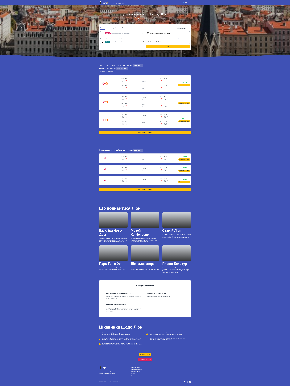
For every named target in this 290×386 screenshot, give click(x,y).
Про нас (133, 373)
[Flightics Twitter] (184, 382)
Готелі (112, 3)
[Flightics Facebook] (190, 382)
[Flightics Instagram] (187, 382)
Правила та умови (135, 367)
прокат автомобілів (120, 3)
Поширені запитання (136, 369)
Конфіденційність (135, 371)
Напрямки (133, 375)
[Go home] (104, 367)
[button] (190, 2)
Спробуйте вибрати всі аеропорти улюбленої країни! (111, 38)
